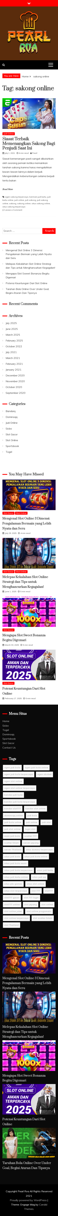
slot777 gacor (11, 897)
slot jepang (30, 904)
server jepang (31, 843)
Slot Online (12, 440)
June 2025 (12, 328)
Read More (7, 189)
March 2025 (13, 334)
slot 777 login (31, 897)
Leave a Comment (13, 210)
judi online (19, 200)
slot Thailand (11, 925)
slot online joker (13, 911)
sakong (12, 203)
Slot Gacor (12, 434)
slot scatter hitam (42, 918)
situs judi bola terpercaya (18, 870)
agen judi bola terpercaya (18, 774)
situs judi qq (39, 877)
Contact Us (9, 747)
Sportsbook (12, 446)
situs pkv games (13, 884)
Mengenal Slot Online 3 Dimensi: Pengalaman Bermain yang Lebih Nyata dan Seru (29, 254)
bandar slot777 (12, 808)
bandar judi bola (13, 795)
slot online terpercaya (16, 918)
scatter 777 (30, 836)
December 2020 (15, 375)
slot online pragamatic (39, 911)
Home (5, 721)
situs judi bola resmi (15, 863)
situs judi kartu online (16, 877)
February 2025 (14, 340)
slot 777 (36, 891)
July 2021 (11, 352)
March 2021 (13, 358)
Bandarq (10, 411)
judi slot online (12, 829)
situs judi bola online (36, 856)
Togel (9, 451)
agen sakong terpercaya (16, 197)
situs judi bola (12, 856)
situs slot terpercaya (15, 891)
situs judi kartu (45, 870)
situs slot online (35, 884)
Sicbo (9, 428)
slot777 (49, 891)
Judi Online (9, 133)
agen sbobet (44, 774)
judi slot (46, 822)
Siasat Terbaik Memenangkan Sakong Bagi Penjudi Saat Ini (28, 143)
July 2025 (11, 323)
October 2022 (14, 346)
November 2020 (15, 381)
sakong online (24, 203)
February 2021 (14, 363)
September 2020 (15, 392)
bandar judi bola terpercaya (19, 802)
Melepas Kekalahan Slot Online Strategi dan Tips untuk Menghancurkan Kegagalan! (25, 582)
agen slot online (13, 781)
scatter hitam (11, 843)
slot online (47, 904)
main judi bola (12, 836)
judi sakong (30, 200)
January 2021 (13, 369)
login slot (30, 829)
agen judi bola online (36, 767)
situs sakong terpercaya (13, 206)
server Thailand (12, 849)
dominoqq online (13, 815)
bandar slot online (35, 808)
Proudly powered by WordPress (28, 1200)
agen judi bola (12, 767)
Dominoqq (11, 417)
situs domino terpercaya (39, 849)
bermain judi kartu (37, 197)
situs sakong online (41, 203)
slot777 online (12, 904)
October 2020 (14, 387)
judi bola (32, 815)
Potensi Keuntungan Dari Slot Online (26, 283)
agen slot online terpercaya (19, 788)
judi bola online (12, 822)
